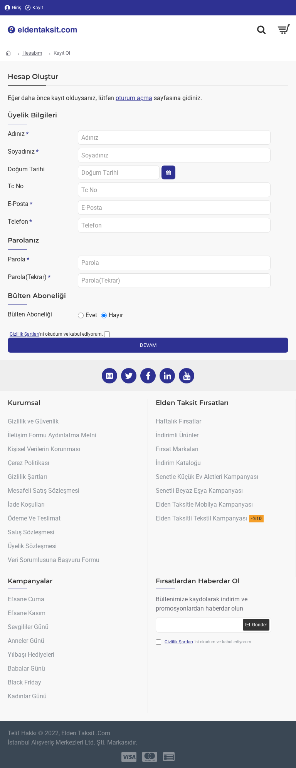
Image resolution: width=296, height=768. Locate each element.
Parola (16, 259)
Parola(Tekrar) (27, 277)
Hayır (116, 315)
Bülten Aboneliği (30, 314)
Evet (91, 315)
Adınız (16, 133)
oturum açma (134, 98)
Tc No (16, 186)
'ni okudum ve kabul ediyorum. (56, 334)
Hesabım (32, 53)
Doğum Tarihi (26, 169)
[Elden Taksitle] (261, 29)
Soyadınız (21, 151)
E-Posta (18, 203)
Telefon (18, 221)
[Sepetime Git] (283, 29)
